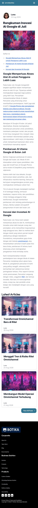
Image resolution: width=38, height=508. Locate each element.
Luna (13, 14)
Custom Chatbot (6, 476)
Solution (4, 460)
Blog (3, 448)
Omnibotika (5, 484)
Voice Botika (5, 492)
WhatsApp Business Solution (9, 480)
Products (4, 464)
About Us (4, 440)
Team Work (5, 444)
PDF (23, 277)
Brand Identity (5, 452)
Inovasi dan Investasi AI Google (17, 69)
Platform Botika (6, 488)
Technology (5, 468)
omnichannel (23, 241)
